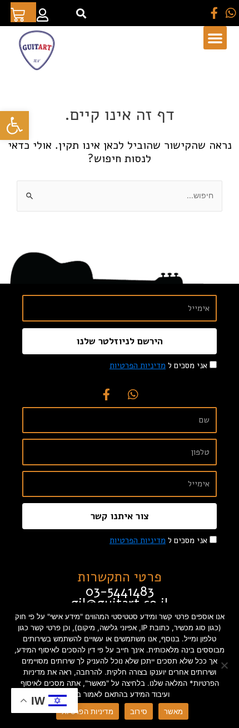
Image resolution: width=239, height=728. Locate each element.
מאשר (173, 711)
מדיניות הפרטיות (87, 711)
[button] (81, 13)
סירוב (138, 711)
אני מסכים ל (158, 365)
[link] (14, 125)
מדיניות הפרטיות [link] (137, 365)
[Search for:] (119, 195)
